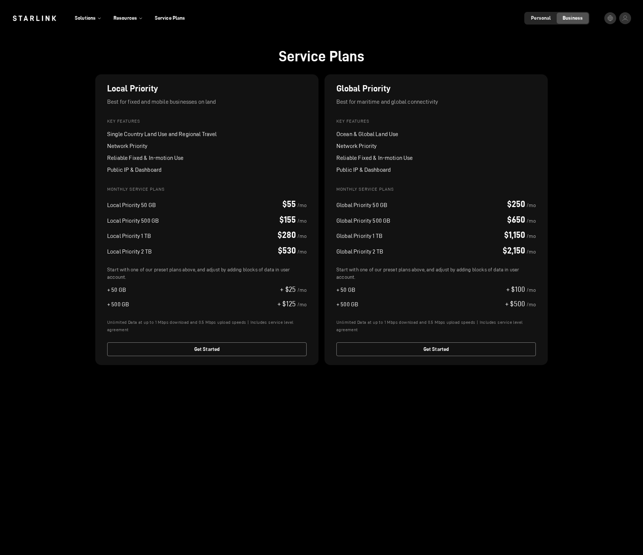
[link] (34, 18)
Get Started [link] (207, 349)
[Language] (610, 18)
